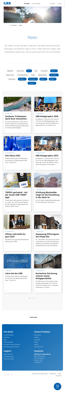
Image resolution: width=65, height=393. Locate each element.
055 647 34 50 (38, 360)
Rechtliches (53, 374)
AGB (59, 374)
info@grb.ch (37, 362)
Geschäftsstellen (8, 335)
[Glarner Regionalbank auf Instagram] (8, 374)
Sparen (43, 79)
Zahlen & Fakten (8, 342)
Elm (29, 71)
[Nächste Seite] (35, 298)
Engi (36, 71)
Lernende (53, 75)
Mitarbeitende (43, 75)
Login (59, 3)
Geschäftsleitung (23, 75)
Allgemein (10, 71)
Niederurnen (10, 75)
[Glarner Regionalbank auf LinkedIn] (11, 374)
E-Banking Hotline (9, 356)
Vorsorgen (33, 79)
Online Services (38, 347)
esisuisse (58, 376)
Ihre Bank (27, 3)
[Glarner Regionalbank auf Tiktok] (5, 374)
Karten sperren (8, 354)
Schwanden (44, 71)
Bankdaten (7, 337)
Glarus (54, 71)
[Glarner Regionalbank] (12, 3)
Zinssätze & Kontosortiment (12, 344)
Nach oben (33, 317)
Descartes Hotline (9, 359)
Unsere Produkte (36, 3)
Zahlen (52, 79)
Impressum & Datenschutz (40, 374)
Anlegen (22, 79)
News (5, 340)
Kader (33, 75)
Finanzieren (12, 79)
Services (32, 83)
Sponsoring (20, 71)
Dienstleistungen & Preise (11, 347)
